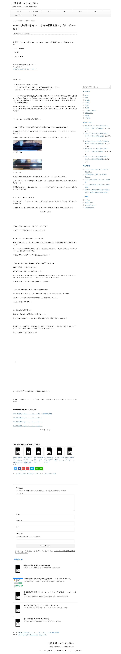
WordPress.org (89, 207)
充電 (54, 474)
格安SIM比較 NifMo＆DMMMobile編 (37, 565)
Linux (49, 11)
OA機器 (79, 11)
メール (19, 520)
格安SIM (29, 474)
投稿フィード (89, 202)
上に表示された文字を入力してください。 (28, 536)
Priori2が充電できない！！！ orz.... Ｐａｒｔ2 (27, 422)
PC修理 (19, 11)
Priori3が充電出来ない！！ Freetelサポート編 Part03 (38, 460)
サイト (18, 527)
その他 (34, 15)
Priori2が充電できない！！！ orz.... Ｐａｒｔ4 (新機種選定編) (32, 413)
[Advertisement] (45, 219)
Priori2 (34, 474)
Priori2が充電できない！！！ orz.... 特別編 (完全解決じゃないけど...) (17, 461)
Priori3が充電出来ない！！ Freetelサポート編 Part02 (49, 460)
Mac (64, 11)
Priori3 (39, 474)
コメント (19, 493)
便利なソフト (18, 15)
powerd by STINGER (76, 651)
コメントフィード (90, 205)
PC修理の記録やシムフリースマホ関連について (60, 646)
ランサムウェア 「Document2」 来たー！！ (32, 635)
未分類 (87, 115)
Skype (94, 11)
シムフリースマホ (33, 11)
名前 (18, 514)
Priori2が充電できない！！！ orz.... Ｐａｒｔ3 (27, 417)
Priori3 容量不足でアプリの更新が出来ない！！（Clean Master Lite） (48, 579)
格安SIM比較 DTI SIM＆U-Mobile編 (36, 619)
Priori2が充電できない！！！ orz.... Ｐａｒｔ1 (27, 426)
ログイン (87, 200)
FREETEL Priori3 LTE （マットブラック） (25, 69)
